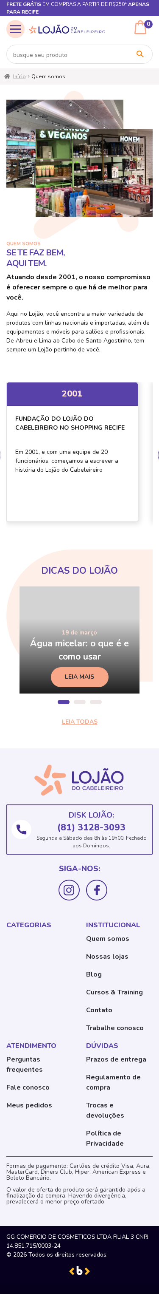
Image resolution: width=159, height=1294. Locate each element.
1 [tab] (64, 702)
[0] (140, 27)
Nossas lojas (107, 956)
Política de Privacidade (105, 1138)
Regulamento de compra (113, 1082)
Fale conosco (28, 1087)
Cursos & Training (114, 992)
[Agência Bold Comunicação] (79, 1270)
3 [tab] (96, 702)
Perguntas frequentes (24, 1064)
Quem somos (107, 938)
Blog (94, 974)
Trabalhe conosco (115, 1028)
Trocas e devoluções (105, 1110)
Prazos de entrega (116, 1059)
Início (19, 76)
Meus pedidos (29, 1105)
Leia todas (80, 722)
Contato (99, 1010)
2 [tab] (80, 702)
